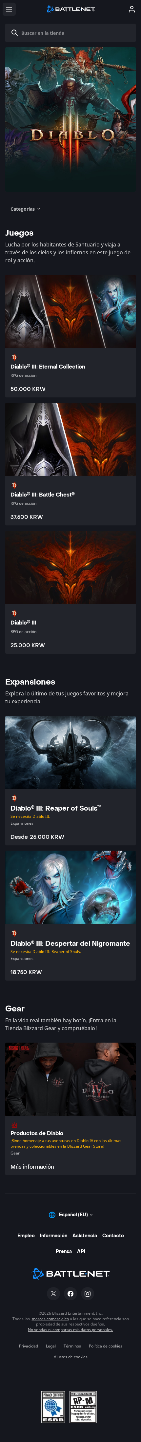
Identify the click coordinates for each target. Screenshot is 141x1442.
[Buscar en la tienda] (15, 33)
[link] (70, 1109)
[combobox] (73, 32)
